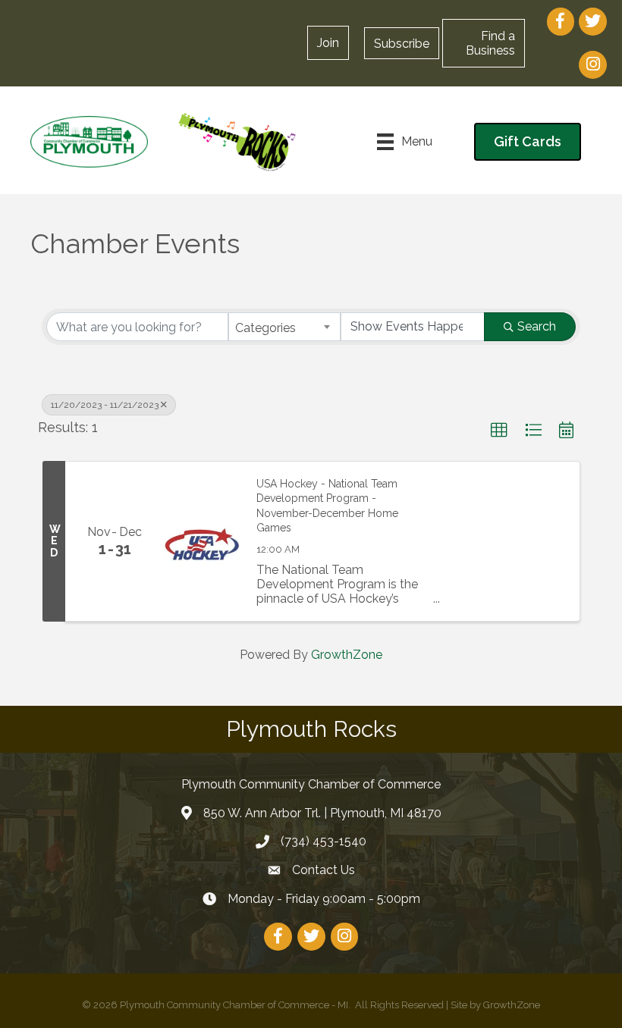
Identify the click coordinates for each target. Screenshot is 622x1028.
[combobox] (284, 326)
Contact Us (323, 870)
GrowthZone (346, 654)
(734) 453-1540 (323, 841)
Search (536, 326)
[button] (401, 43)
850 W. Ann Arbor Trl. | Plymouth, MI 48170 (322, 813)
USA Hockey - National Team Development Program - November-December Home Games (327, 506)
